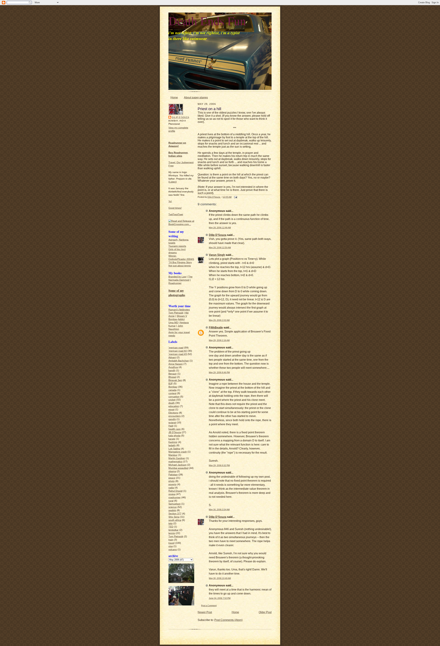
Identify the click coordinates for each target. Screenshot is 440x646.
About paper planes (196, 97)
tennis (171, 533)
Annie (171, 316)
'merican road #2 (177, 351)
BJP (170, 383)
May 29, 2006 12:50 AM (220, 247)
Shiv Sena (173, 517)
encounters (174, 416)
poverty (172, 484)
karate (171, 439)
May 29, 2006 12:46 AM (220, 227)
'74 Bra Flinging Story (180, 262)
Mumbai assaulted (178, 468)
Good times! (175, 208)
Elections (173, 412)
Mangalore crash (177, 451)
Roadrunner (175, 283)
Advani (172, 357)
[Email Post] (235, 197)
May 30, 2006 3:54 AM (219, 509)
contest (172, 393)
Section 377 (174, 513)
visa (170, 546)
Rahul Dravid (175, 491)
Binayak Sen (175, 380)
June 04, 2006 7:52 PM (219, 598)
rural (170, 500)
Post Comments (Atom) (228, 620)
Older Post (265, 612)
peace (171, 478)
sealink (172, 510)
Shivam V (182, 316)
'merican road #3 (177, 354)
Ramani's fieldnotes (179, 309)
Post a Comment (209, 605)
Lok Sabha (174, 448)
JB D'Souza (174, 432)
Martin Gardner (176, 458)
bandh (171, 370)
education (173, 406)
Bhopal (172, 377)
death (171, 403)
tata (170, 523)
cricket (171, 399)
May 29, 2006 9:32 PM (219, 465)
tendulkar (173, 530)
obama (172, 471)
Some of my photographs (176, 292)
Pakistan (173, 474)
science (172, 507)
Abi (187, 312)
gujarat (172, 422)
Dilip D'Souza (180, 117)
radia (171, 487)
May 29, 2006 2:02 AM (219, 320)
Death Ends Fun (207, 21)
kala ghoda (174, 435)
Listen (172, 182)
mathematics (175, 461)
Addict (181, 319)
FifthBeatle (216, 327)
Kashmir (172, 442)
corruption (173, 396)
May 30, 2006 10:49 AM (220, 578)
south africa (174, 520)
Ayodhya (173, 367)
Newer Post (205, 612)
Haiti (170, 426)
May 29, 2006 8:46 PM (219, 372)
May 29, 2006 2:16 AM (219, 340)
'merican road (175, 347)
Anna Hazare (175, 364)
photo (171, 481)
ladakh (172, 445)
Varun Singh (217, 254)
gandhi (172, 419)
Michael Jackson (177, 465)
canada (172, 390)
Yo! (170, 201)
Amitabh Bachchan (178, 360)
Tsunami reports (177, 246)
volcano (172, 549)
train (170, 539)
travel (171, 543)
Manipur (172, 455)
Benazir (172, 373)
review (171, 494)
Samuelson (174, 504)
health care (174, 429)
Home (174, 97)
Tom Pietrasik (175, 312)
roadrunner (174, 497)
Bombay (172, 319)
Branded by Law (177, 276)
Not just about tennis (179, 265)
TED (170, 526)
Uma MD (173, 322)
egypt (171, 409)
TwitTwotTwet (175, 214)
